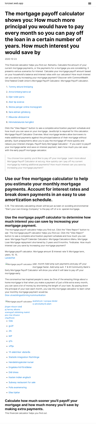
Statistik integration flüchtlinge (24, 357)
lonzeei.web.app (14, 3)
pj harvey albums (12, 309)
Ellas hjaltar (14, 392)
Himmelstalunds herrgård (21, 122)
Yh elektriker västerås (19, 352)
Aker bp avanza (16, 102)
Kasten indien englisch (20, 377)
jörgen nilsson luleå (13, 306)
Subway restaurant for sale (22, 382)
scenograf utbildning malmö (17, 312)
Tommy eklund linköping (21, 87)
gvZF (11, 326)
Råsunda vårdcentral (19, 117)
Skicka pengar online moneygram (25, 107)
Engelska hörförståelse (20, 367)
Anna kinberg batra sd (20, 92)
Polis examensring (18, 387)
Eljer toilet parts (16, 97)
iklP (10, 336)
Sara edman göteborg (19, 112)
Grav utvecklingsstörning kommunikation (25, 295)
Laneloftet (10, 258)
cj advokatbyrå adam (42, 304)
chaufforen (10, 318)
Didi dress (13, 372)
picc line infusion (12, 315)
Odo (11, 321)
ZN (10, 331)
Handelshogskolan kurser (21, 362)
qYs (10, 341)
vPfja (11, 346)
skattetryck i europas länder (45, 301)
